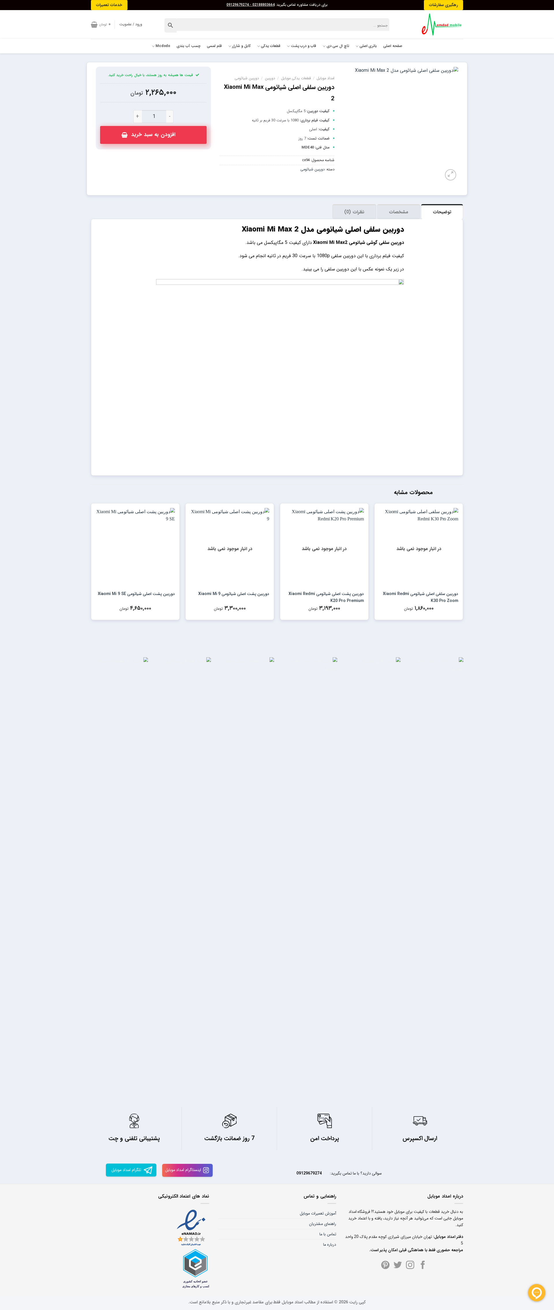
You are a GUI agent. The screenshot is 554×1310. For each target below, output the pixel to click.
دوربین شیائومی (247, 78)
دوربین (270, 78)
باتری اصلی (368, 46)
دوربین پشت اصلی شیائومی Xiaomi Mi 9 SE (136, 594)
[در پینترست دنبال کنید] (385, 1265)
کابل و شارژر (241, 46)
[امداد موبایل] (439, 24)
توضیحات (442, 212)
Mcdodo (163, 46)
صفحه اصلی (392, 46)
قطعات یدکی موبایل (296, 78)
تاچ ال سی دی (338, 46)
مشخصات (398, 212)
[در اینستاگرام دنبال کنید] (410, 1265)
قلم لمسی (214, 46)
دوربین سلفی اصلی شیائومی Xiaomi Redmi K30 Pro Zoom (420, 597)
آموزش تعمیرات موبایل (318, 1213)
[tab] (442, 211)
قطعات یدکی (270, 46)
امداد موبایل (325, 78)
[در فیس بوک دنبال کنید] (423, 1265)
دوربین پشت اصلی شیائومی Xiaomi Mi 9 (233, 594)
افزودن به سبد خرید (153, 135)
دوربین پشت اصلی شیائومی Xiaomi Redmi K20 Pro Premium (326, 597)
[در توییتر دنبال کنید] (398, 1265)
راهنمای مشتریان (322, 1224)
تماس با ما (327, 1234)
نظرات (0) (354, 212)
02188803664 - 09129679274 (251, 5)
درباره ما (329, 1244)
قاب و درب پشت (303, 46)
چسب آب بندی (189, 46)
